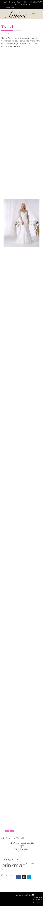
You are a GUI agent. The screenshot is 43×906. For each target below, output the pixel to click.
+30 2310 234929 (11, 7)
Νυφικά (13, 33)
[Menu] (33, 14)
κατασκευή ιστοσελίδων (22, 895)
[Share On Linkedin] (29, 877)
